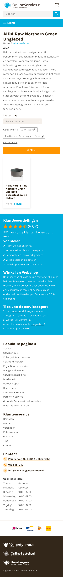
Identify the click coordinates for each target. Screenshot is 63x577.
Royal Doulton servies (15, 366)
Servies (7, 348)
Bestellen (8, 418)
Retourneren (10, 432)
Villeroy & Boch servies (16, 357)
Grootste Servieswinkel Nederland (22, 401)
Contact (8, 445)
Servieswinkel (11, 352)
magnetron (37, 324)
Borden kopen (11, 383)
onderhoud (17, 311)
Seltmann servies (13, 361)
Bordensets (9, 379)
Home (6, 43)
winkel (26, 328)
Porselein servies (13, 396)
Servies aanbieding (14, 374)
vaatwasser (39, 315)
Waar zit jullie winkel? (16, 405)
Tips (5, 440)
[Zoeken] (56, 14)
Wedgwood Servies (14, 370)
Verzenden (9, 427)
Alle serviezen (21, 43)
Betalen (7, 423)
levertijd (25, 319)
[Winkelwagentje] (57, 5)
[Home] (22, 5)
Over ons (8, 436)
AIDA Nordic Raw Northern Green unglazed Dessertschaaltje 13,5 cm (16, 191)
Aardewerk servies (13, 392)
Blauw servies (11, 388)
